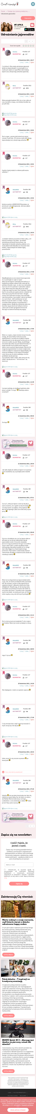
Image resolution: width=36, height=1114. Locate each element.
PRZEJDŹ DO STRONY (18, 1110)
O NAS (9, 1092)
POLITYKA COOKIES (13, 1095)
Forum (3, 11)
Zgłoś (32, 62)
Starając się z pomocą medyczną (18, 11)
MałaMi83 (16, 189)
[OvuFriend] (9, 5)
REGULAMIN (23, 1095)
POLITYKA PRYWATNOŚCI (19, 1092)
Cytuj (21, 62)
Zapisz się (19, 884)
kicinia (15, 52)
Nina (14, 85)
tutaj (5, 878)
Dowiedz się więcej (27, 1105)
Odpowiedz (28, 18)
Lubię (26, 62)
